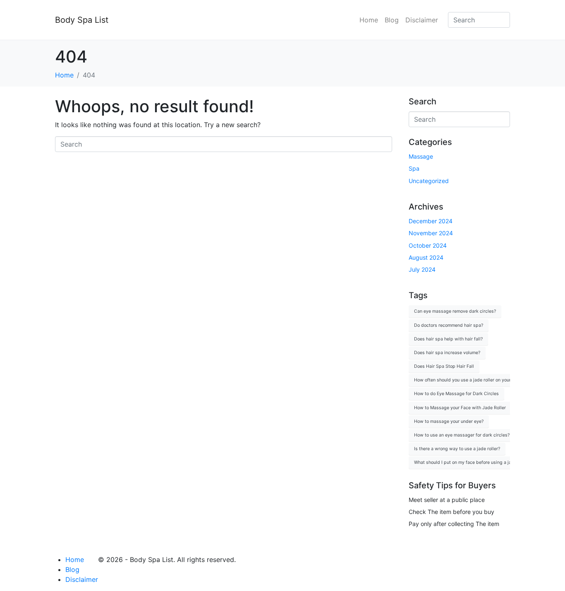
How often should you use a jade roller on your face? (468, 380)
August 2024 (426, 257)
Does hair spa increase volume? (447, 352)
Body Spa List (81, 20)
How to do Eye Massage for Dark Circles (456, 393)
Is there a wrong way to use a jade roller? (457, 448)
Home (368, 20)
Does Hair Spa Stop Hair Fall (444, 366)
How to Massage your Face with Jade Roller (460, 407)
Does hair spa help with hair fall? (448, 339)
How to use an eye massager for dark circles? (462, 435)
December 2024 (430, 220)
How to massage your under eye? (449, 421)
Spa (414, 168)
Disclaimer (421, 20)
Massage (421, 156)
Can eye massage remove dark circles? (455, 311)
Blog (392, 20)
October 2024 (428, 245)
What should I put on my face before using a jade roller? (472, 462)
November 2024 (431, 232)
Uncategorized (429, 180)
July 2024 (422, 269)
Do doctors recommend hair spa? (448, 325)
